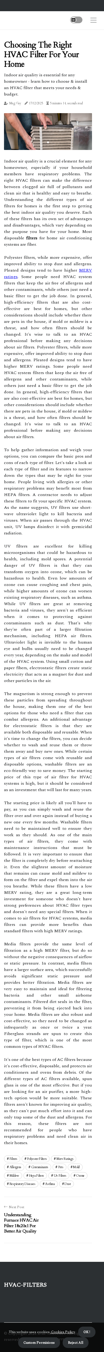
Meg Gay (15, 103)
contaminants (39, 1167)
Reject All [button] (75, 1342)
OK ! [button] (86, 1332)
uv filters (60, 1175)
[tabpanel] (48, 131)
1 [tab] (48, 142)
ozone (80, 1175)
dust (68, 1184)
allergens (15, 1167)
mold (76, 1167)
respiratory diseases (22, 1184)
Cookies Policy (62, 1332)
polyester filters (37, 1159)
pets (60, 1167)
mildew (14, 1175)
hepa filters (36, 1175)
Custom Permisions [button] (39, 1342)
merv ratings (65, 1159)
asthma (50, 1184)
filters (13, 1159)
